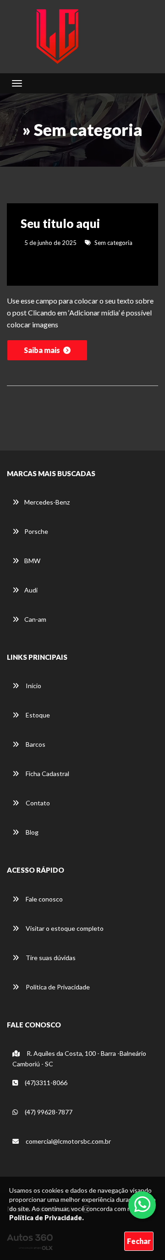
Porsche (36, 531)
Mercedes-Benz (47, 502)
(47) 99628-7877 (47, 1112)
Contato (37, 803)
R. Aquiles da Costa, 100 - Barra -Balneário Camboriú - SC (79, 1058)
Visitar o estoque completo (64, 928)
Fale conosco (43, 899)
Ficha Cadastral (46, 773)
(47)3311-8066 (45, 1082)
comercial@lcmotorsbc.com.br (67, 1141)
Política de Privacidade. (46, 1218)
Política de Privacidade (57, 987)
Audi (31, 590)
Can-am (35, 619)
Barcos (34, 744)
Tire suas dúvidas (50, 957)
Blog (31, 832)
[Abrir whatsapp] (142, 1204)
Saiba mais (42, 350)
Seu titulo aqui (60, 223)
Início (32, 686)
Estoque (37, 715)
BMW (32, 561)
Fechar (139, 1241)
